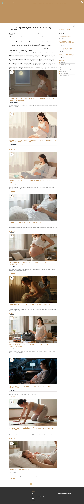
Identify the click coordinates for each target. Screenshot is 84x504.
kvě (11, 155)
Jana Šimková (13, 348)
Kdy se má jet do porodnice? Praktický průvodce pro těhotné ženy (30, 387)
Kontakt (33, 500)
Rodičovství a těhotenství (65, 77)
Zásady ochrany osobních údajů (38, 496)
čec (11, 114)
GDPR (33, 498)
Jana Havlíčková (14, 266)
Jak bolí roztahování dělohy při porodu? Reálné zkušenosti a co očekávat (33, 428)
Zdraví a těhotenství (64, 75)
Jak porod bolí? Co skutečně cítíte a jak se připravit (30, 304)
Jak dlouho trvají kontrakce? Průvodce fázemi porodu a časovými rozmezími (31, 99)
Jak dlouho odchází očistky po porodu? (25, 222)
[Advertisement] (42, 14)
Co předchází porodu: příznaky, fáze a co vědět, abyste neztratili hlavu (31, 345)
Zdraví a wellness (64, 66)
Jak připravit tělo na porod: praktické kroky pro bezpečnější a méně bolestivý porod (66, 42)
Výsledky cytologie (37, 3)
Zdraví (62, 78)
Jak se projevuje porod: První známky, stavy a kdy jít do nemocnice (31, 181)
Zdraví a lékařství (64, 71)
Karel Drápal (13, 472)
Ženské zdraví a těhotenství (66, 67)
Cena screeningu (47, 3)
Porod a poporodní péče (65, 69)
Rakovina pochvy (55, 3)
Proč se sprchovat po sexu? (64, 31)
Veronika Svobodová (14, 102)
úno (11, 360)
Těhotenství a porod (65, 64)
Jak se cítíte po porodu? (19, 470)
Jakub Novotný (13, 390)
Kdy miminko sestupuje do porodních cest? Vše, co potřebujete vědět (29, 263)
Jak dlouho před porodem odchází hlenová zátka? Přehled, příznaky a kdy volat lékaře (32, 141)
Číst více (12, 109)
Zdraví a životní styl (64, 73)
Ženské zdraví (63, 62)
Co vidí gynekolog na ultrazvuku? (65, 36)
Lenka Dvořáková (14, 144)
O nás (33, 493)
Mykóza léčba (63, 3)
